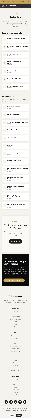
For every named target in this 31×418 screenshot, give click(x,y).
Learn (15, 360)
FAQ (15, 341)
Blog (15, 327)
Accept (19, 415)
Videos (15, 324)
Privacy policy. (15, 412)
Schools (15, 365)
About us (15, 379)
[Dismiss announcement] (28, 2)
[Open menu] (27, 5)
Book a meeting (15, 351)
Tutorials (15, 338)
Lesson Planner (16, 368)
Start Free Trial (15, 241)
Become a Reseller (15, 395)
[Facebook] (6, 402)
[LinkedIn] (24, 402)
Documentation (15, 336)
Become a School (15, 370)
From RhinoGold (15, 382)
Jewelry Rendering (15, 316)
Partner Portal (15, 392)
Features (15, 311)
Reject (12, 415)
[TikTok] (15, 402)
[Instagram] (11, 402)
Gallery (15, 321)
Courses (15, 363)
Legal (15, 387)
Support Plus (15, 389)
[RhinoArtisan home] (9, 5)
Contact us (15, 384)
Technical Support (15, 348)
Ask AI (15, 343)
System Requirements (15, 346)
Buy (15, 314)
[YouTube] (20, 402)
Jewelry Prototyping (15, 319)
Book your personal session (14, 280)
